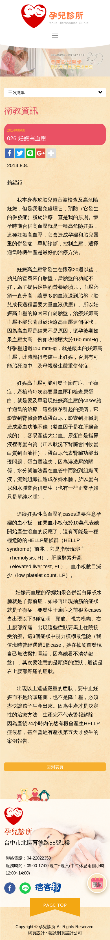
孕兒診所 (55, 16)
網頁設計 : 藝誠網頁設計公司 (55, 932)
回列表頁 (55, 766)
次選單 (18, 92)
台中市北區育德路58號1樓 (37, 843)
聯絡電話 (14, 858)
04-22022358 (39, 858)
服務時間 (14, 865)
